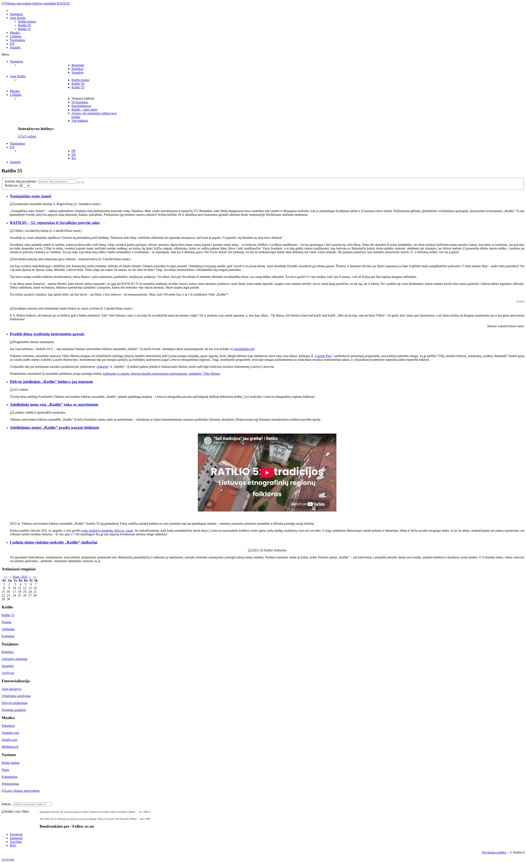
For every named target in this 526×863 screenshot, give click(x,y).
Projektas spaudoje (14, 710)
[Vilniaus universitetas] (21, 790)
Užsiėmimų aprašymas (16, 696)
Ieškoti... (7, 804)
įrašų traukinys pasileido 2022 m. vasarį (107, 530)
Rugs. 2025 (20, 577)
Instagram (16, 838)
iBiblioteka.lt (10, 746)
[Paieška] (78, 182)
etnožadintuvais (244, 349)
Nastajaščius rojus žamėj (30, 196)
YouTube (16, 841)
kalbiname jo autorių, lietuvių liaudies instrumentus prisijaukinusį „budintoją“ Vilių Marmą (161, 373)
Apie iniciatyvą (11, 689)
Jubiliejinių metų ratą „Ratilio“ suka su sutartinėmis (54, 404)
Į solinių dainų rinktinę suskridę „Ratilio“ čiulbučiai (53, 542)
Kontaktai (8, 636)
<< (6, 577)
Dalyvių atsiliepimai (15, 703)
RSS (13, 845)
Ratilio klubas (11, 762)
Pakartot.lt (8, 725)
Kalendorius (9, 776)
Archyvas (8, 673)
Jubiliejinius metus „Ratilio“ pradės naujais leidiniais (54, 427)
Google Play (323, 356)
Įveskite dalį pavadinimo (21, 181)
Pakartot (102, 366)
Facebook (16, 834)
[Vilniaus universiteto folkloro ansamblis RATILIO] (36, 3)
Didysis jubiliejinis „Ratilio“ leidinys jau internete (51, 381)
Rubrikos (8, 652)
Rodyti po (12, 185)
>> (35, 577)
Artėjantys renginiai (14, 659)
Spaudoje (8, 666)
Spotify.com (9, 739)
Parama (6, 622)
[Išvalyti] (82, 182)
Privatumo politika (494, 852)
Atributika (8, 629)
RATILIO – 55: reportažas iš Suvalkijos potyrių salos (55, 222)
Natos (5, 769)
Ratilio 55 (8, 615)
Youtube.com (10, 732)
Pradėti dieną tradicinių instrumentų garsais (47, 334)
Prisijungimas (10, 783)
